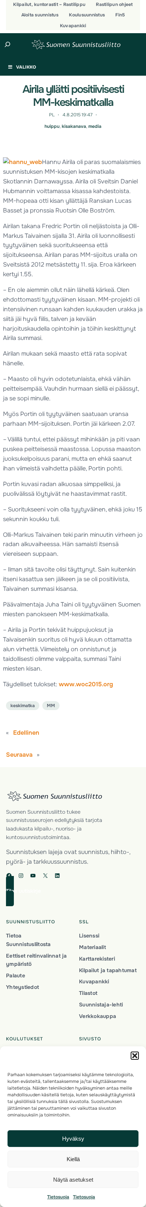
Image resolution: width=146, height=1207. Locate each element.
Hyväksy (73, 1138)
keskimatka (22, 706)
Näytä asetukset (73, 1179)
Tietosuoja (58, 1197)
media (94, 126)
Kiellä (73, 1159)
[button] (135, 1055)
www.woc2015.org (86, 684)
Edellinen (26, 733)
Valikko (26, 67)
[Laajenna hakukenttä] (7, 44)
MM (51, 706)
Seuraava (19, 755)
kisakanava (74, 126)
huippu (52, 126)
